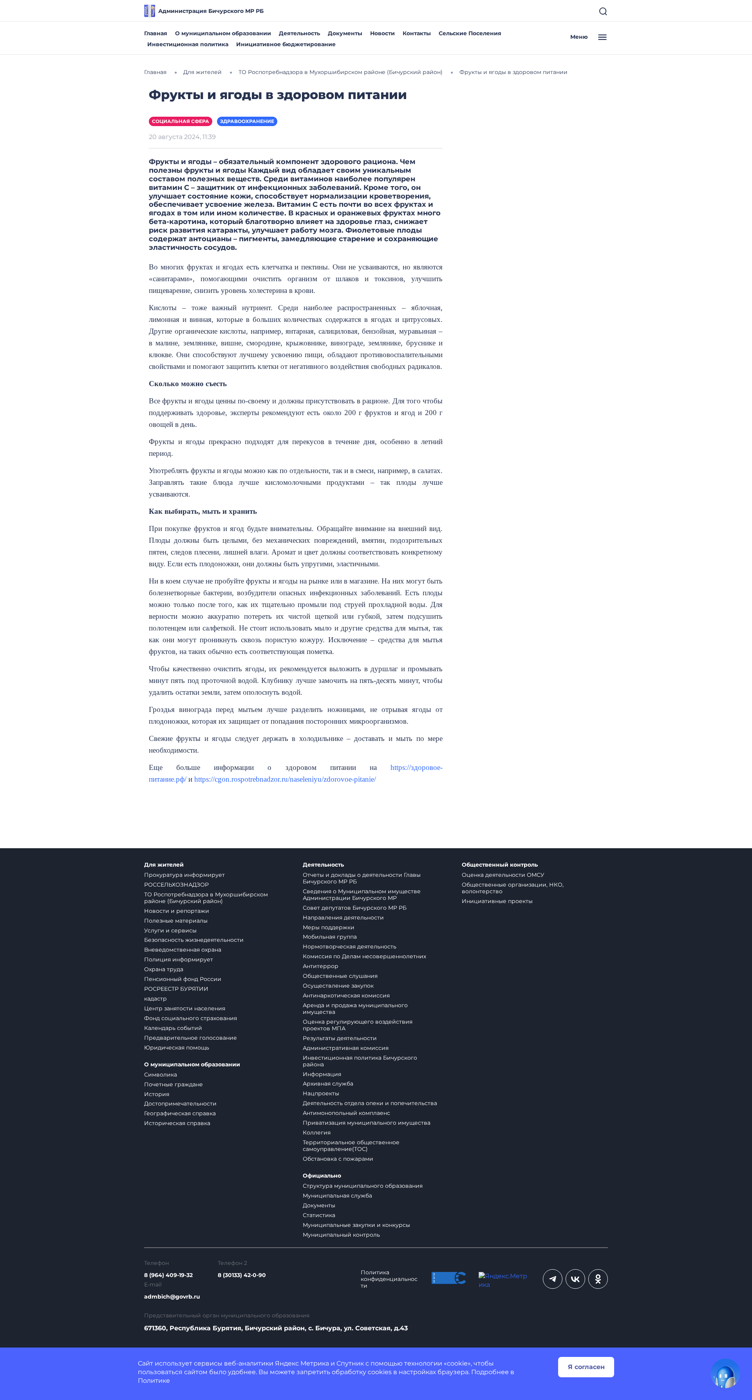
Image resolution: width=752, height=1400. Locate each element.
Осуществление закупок (338, 985)
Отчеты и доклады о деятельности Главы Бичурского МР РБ (362, 878)
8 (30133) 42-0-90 (242, 1275)
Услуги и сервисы (170, 930)
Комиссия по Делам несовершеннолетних (364, 956)
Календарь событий (173, 1027)
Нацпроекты (321, 1093)
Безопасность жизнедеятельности (194, 939)
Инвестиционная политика (187, 44)
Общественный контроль (500, 865)
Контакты (417, 33)
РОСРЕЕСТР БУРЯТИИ (176, 988)
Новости (382, 33)
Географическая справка (180, 1113)
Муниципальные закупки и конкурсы (356, 1224)
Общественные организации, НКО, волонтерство (513, 888)
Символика (160, 1074)
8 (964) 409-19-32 (168, 1275)
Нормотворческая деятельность (349, 946)
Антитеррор (320, 966)
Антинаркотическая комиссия (346, 995)
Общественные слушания (340, 975)
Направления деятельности (343, 917)
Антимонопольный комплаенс (346, 1112)
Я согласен (586, 1367)
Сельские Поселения (470, 33)
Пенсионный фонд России (182, 979)
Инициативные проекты (497, 901)
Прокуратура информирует (184, 874)
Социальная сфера (180, 121)
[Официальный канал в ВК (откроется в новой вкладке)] (575, 1279)
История (156, 1094)
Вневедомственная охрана (182, 949)
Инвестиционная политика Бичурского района (360, 1061)
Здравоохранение (247, 121)
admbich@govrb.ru (172, 1296)
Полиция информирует (178, 959)
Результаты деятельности (340, 1038)
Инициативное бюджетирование (286, 44)
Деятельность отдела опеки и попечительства (370, 1103)
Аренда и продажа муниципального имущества (355, 1008)
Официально (322, 1175)
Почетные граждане (173, 1084)
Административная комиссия (346, 1047)
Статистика (319, 1215)
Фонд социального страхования (190, 1018)
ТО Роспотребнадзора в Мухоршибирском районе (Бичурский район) (206, 898)
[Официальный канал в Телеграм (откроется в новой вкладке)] (552, 1279)
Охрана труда (163, 969)
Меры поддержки (328, 927)
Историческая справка (177, 1123)
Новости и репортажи (176, 910)
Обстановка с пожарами (338, 1158)
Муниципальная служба (337, 1195)
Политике (154, 1380)
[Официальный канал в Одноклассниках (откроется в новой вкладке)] (598, 1279)
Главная (155, 33)
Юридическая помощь (176, 1047)
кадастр (155, 998)
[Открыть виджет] (725, 1373)
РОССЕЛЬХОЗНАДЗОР (176, 884)
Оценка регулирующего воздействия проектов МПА (357, 1025)
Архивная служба (328, 1083)
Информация (322, 1074)
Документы (345, 33)
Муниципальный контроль (341, 1234)
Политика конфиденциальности (389, 1279)
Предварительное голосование (190, 1037)
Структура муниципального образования (363, 1185)
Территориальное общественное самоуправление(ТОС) (351, 1146)
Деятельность (299, 33)
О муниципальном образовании (223, 33)
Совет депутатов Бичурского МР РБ (355, 907)
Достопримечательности (180, 1103)
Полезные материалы (176, 920)
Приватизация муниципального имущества (366, 1122)
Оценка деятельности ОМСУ (503, 874)
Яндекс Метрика (302, 1363)
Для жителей (164, 865)
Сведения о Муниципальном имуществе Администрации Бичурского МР (362, 894)
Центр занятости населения (184, 1008)
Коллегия (317, 1132)
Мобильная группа (330, 936)
